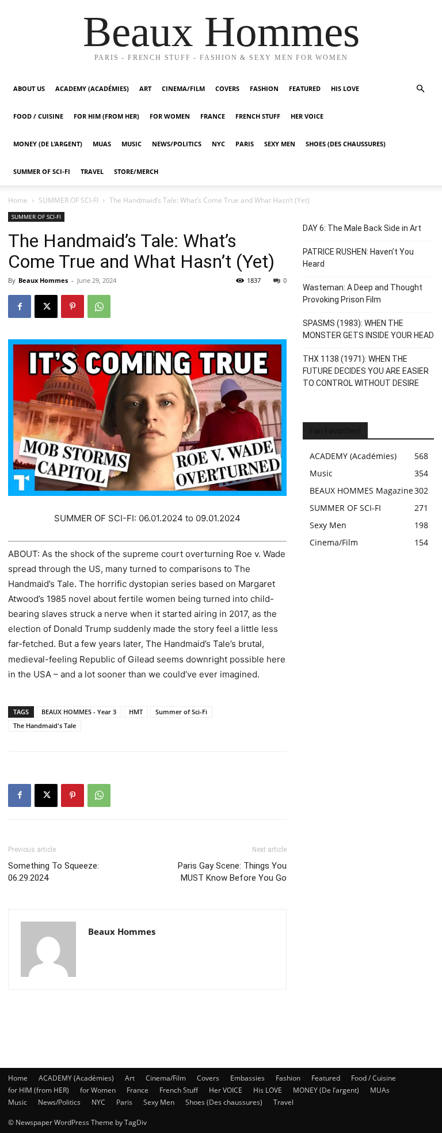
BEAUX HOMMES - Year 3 (78, 711)
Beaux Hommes (43, 280)
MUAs (102, 143)
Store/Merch (136, 171)
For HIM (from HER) (106, 116)
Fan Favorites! (335, 430)
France (212, 116)
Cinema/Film (183, 88)
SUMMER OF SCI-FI (41, 171)
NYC (218, 143)
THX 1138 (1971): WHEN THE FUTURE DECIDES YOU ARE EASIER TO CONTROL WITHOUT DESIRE (366, 371)
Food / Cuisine (38, 116)
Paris (244, 143)
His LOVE (345, 88)
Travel (92, 171)
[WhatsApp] (98, 306)
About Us (29, 88)
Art (145, 88)
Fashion (264, 88)
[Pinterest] (72, 306)
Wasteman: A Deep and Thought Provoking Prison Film (362, 293)
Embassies (247, 1078)
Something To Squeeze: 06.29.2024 (53, 872)
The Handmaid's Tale (44, 725)
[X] (46, 306)
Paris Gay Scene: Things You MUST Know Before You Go (232, 872)
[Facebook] (19, 306)
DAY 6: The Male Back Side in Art (362, 228)
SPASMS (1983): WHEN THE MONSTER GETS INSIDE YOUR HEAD (368, 329)
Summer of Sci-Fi (181, 711)
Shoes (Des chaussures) (346, 143)
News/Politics (176, 143)
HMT (136, 711)
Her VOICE (307, 116)
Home (18, 200)
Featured (305, 88)
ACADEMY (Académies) (92, 88)
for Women (98, 1090)
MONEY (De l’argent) (47, 143)
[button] (420, 89)
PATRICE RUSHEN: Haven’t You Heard (358, 257)
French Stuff (257, 116)
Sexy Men (279, 143)
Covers (227, 88)
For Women (170, 116)
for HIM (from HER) (38, 1090)
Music (131, 143)
